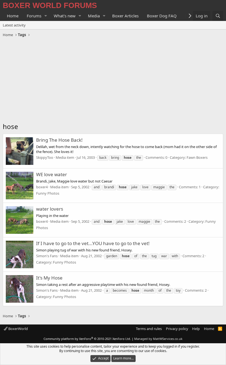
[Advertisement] (113, 80)
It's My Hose (49, 278)
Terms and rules (149, 328)
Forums (34, 15)
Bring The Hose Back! (59, 140)
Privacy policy (177, 328)
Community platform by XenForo (87, 339)
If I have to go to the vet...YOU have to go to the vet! (93, 243)
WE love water (51, 174)
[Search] (217, 16)
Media (94, 15)
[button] (46, 16)
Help (196, 328)
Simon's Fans (47, 255)
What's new (65, 15)
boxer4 (42, 186)
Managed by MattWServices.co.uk (158, 339)
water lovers (49, 209)
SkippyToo (44, 157)
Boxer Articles (125, 15)
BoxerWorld (17, 328)
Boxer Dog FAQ (162, 15)
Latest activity (14, 25)
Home (12, 15)
